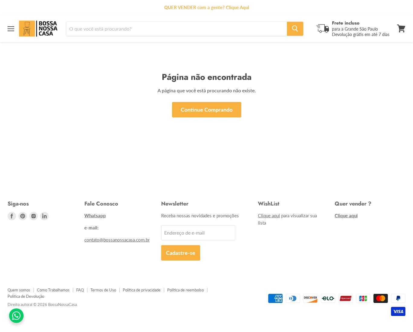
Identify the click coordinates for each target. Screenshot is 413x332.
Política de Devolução (26, 296)
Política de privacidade (142, 290)
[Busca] (295, 28)
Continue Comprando (207, 109)
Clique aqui (269, 215)
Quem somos (19, 290)
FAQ (80, 290)
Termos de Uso (103, 290)
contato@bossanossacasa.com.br (117, 239)
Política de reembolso (185, 290)
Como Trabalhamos (53, 290)
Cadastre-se (180, 252)
